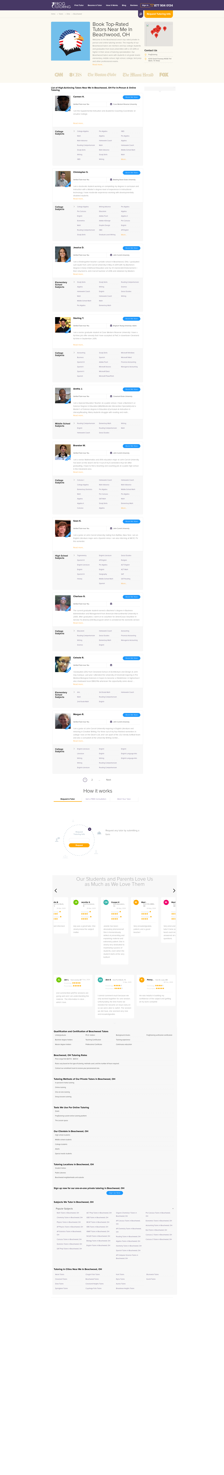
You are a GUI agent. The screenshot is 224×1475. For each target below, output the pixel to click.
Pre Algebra (103, 131)
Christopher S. (80, 172)
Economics (81, 221)
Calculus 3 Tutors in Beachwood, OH (159, 1239)
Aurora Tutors (121, 1284)
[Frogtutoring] (60, 5)
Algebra (102, 136)
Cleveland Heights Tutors (95, 1284)
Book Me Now (131, 97)
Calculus (80, 508)
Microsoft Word (126, 357)
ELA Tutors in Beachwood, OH (156, 1230)
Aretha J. (78, 389)
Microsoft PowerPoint (106, 376)
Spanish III (81, 362)
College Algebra (83, 131)
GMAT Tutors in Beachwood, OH (97, 1231)
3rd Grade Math (104, 692)
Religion (124, 560)
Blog (124, 5)
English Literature (83, 565)
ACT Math (124, 569)
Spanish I (80, 367)
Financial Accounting (128, 362)
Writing (79, 155)
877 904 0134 (163, 5)
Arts (78, 692)
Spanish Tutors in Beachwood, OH (128, 1250)
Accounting (81, 353)
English (79, 216)
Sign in (145, 5)
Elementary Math (105, 305)
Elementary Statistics (84, 489)
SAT (122, 574)
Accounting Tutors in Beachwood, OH (159, 1225)
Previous (56, 890)
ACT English (125, 565)
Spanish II (80, 371)
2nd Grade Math (83, 702)
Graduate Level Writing (107, 235)
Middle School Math (128, 150)
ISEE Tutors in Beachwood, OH (97, 1217)
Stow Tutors (59, 1284)
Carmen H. (78, 97)
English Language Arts (129, 754)
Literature (80, 754)
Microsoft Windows (127, 353)
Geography (103, 574)
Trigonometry (81, 555)
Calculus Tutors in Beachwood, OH (69, 1239)
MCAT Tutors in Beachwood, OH (97, 1222)
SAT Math (102, 499)
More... (124, 159)
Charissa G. (79, 596)
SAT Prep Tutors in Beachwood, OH (69, 1249)
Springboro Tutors (61, 1288)
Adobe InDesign (104, 221)
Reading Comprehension (86, 145)
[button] (164, 29)
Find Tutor (79, 5)
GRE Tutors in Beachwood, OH (97, 1227)
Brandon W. (79, 445)
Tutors (61, 14)
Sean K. (77, 521)
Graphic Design (104, 225)
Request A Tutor (68, 799)
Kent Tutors (120, 1274)
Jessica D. (78, 247)
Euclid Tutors (151, 1279)
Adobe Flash (103, 216)
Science (124, 287)
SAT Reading (125, 579)
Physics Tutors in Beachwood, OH (69, 1222)
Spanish (80, 376)
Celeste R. (78, 658)
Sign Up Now (114, 1193)
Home (53, 14)
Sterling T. (78, 318)
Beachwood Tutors (92, 1279)
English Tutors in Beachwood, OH (98, 1245)
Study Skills (81, 150)
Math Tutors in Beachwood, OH (68, 1213)
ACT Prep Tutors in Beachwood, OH (99, 1213)
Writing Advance (105, 207)
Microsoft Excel (104, 371)
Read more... (98, 65)
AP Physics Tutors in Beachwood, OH (70, 1227)
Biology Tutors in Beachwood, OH (98, 1241)
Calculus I (80, 480)
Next (108, 780)
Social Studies (126, 291)
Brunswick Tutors (152, 1274)
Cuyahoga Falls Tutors (94, 1288)
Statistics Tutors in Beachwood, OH (69, 1244)
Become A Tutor (95, 5)
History (79, 579)
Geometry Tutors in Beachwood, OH (129, 1246)
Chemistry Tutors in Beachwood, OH (70, 1217)
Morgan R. (78, 714)
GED (78, 159)
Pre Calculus (81, 211)
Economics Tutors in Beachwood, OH (159, 1221)
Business (80, 357)
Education (102, 211)
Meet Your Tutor (124, 799)
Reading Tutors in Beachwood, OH (128, 1236)
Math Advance (82, 141)
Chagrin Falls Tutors (93, 1274)
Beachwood (77, 14)
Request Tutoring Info (159, 14)
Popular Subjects (64, 1209)
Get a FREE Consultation (96, 799)
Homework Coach (105, 141)
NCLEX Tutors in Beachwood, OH (98, 1236)
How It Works (112, 5)
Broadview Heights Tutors (125, 1288)
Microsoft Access (105, 367)
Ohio (68, 14)
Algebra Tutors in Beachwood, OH (128, 1241)
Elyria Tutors (120, 1279)
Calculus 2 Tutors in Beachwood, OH (159, 1235)
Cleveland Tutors (61, 1279)
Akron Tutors (59, 1274)
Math (79, 136)
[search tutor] (140, 14)
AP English (125, 230)
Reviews (134, 5)
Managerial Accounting (129, 367)
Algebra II (124, 216)
